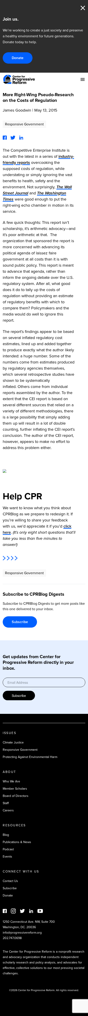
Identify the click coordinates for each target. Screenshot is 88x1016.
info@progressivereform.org (22, 932)
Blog (6, 834)
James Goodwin (17, 110)
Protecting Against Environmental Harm (30, 757)
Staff (6, 803)
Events (7, 856)
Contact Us (10, 881)
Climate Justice (13, 742)
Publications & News (17, 842)
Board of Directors (15, 796)
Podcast (8, 849)
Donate (17, 57)
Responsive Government (24, 124)
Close (82, 7)
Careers (8, 810)
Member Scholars (15, 788)
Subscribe (20, 621)
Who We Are (11, 781)
